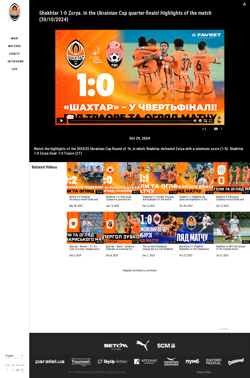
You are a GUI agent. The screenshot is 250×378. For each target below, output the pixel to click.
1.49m (7, 365)
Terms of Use (204, 372)
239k (18, 365)
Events (14, 53)
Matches (14, 46)
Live (15, 69)
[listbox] (14, 355)
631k (23, 365)
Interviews (16, 61)
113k (13, 365)
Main (14, 38)
